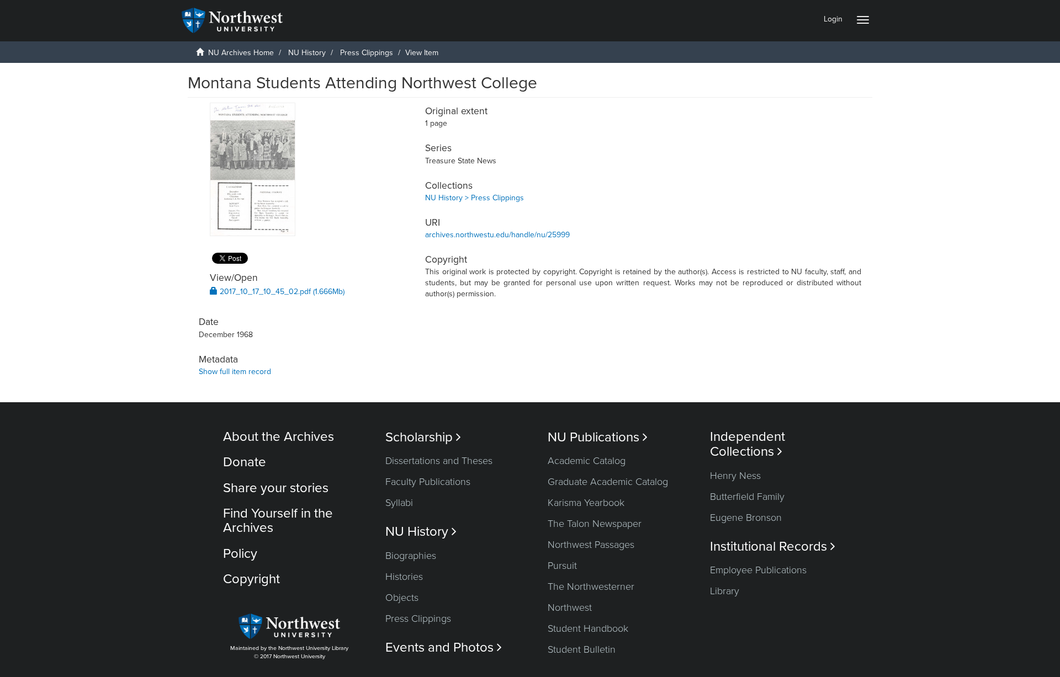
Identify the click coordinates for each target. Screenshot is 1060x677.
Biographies (410, 556)
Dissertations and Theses (438, 461)
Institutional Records (772, 547)
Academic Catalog (587, 461)
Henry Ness (735, 476)
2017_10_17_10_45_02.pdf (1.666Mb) (281, 291)
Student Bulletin (582, 649)
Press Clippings (366, 52)
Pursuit (562, 565)
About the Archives (278, 437)
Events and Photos (443, 647)
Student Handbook (588, 628)
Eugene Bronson (746, 517)
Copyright (251, 579)
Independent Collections (747, 444)
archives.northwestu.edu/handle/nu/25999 (497, 234)
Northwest (570, 607)
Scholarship (423, 437)
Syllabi (399, 503)
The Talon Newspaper (595, 524)
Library (724, 591)
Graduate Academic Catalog (608, 482)
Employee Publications (758, 570)
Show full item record (235, 371)
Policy (240, 554)
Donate (244, 462)
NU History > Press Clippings (474, 197)
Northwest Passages (591, 545)
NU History (307, 52)
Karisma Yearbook (586, 503)
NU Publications (598, 437)
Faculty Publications (427, 482)
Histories (404, 577)
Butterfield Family (747, 497)
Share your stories (275, 488)
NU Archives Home (241, 52)
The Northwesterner (591, 586)
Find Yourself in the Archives (278, 520)
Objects (401, 597)
